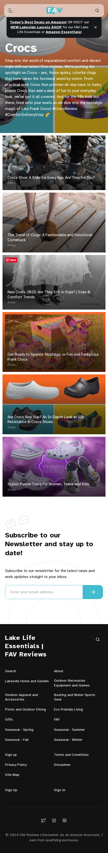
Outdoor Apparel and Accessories (21, 697)
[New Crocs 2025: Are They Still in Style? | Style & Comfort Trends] (54, 282)
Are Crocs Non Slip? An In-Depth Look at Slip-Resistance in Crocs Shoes (47, 419)
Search (10, 671)
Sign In (59, 790)
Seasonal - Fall (16, 740)
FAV (57, 720)
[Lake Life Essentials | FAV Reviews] (54, 10)
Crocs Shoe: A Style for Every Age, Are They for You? (51, 178)
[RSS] (64, 820)
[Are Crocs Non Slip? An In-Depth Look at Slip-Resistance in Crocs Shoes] (54, 404)
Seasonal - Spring (19, 730)
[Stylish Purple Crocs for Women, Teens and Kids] (54, 467)
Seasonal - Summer (69, 730)
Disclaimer (62, 765)
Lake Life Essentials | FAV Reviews (26, 646)
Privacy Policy (16, 765)
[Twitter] (43, 820)
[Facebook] (54, 820)
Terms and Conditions (71, 755)
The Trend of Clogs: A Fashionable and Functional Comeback (50, 237)
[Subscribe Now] (93, 592)
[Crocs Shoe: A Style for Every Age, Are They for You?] (54, 162)
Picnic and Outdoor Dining (25, 710)
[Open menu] (11, 10)
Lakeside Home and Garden (27, 681)
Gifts (9, 720)
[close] (95, 27)
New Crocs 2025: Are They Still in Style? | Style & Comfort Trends (49, 294)
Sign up (11, 755)
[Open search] (97, 10)
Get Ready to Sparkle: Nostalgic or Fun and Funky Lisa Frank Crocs (53, 357)
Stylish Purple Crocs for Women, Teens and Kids (48, 484)
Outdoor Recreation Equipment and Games (72, 683)
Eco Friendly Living (68, 710)
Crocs (11, 183)
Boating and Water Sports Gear (74, 697)
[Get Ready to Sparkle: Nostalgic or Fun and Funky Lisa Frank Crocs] (54, 342)
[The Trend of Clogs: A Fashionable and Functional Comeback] (54, 222)
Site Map (12, 775)
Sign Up (11, 790)
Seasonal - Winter (68, 740)
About (58, 671)
